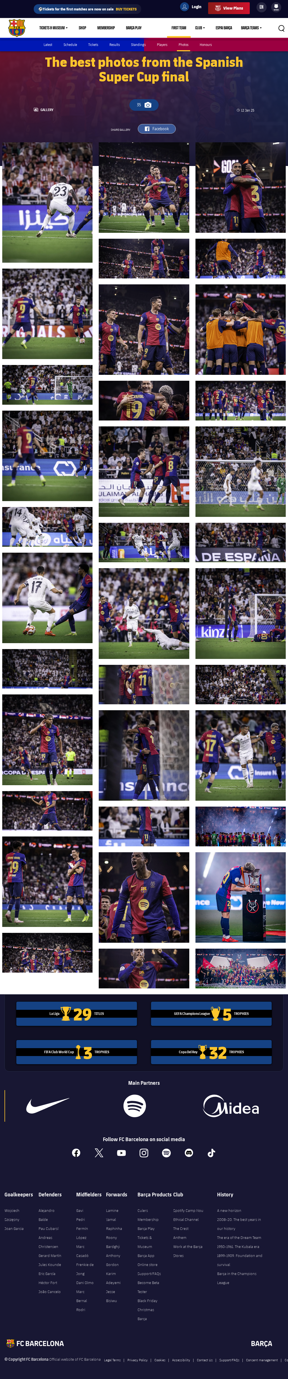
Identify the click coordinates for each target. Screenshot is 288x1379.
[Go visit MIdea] (231, 1106)
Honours (206, 45)
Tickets (93, 45)
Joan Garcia (14, 1228)
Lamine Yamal (112, 1215)
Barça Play (133, 28)
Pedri (80, 1219)
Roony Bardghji (113, 1242)
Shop (82, 28)
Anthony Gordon (113, 1260)
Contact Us (205, 1360)
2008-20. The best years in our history (239, 1224)
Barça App (146, 1255)
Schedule (70, 45)
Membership (106, 28)
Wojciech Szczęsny (11, 1215)
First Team (179, 28)
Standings (138, 45)
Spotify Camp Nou (188, 1210)
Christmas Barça (146, 1314)
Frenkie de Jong (85, 1269)
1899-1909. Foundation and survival (239, 1260)
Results (114, 45)
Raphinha (114, 1228)
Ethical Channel (186, 1219)
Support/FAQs (149, 1273)
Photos (183, 45)
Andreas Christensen (48, 1242)
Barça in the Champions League (236, 1278)
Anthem (179, 1237)
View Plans (233, 8)
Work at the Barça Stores (187, 1251)
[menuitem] (276, 6)
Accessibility (181, 1360)
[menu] (276, 7)
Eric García (47, 1273)
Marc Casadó (82, 1251)
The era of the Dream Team (239, 1237)
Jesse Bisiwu (111, 1296)
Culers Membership (148, 1215)
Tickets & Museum (52, 28)
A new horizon (229, 1210)
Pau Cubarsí (48, 1228)
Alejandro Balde (47, 1215)
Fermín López (82, 1233)
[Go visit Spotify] (135, 1106)
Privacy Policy (137, 1360)
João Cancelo (50, 1291)
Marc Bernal (81, 1296)
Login (192, 7)
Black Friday (148, 1300)
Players (162, 45)
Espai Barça (224, 28)
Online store (148, 1264)
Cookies (159, 1360)
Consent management (262, 1360)
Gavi (79, 1210)
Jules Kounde (50, 1264)
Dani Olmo (85, 1282)
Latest (48, 45)
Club (198, 28)
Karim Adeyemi (113, 1278)
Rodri (80, 1309)
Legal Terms (112, 1360)
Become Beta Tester (148, 1287)
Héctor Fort (48, 1282)
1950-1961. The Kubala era (238, 1246)
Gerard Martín (50, 1255)
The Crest (180, 1228)
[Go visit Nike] (47, 1106)
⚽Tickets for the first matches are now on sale (87, 8)
